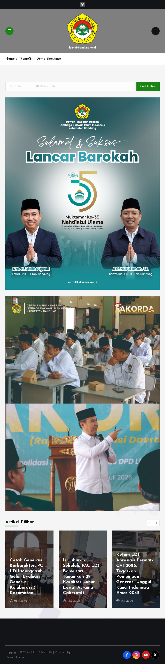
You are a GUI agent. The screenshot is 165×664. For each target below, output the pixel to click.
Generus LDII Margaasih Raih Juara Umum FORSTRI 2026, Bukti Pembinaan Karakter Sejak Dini (133, 576)
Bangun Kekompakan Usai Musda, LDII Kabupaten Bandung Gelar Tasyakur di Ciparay (82, 576)
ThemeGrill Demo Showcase (40, 59)
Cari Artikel (148, 86)
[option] (29, 569)
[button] (150, 523)
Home (10, 59)
